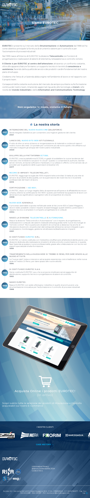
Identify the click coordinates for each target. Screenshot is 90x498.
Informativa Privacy (40, 466)
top (84, 493)
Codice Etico (37, 471)
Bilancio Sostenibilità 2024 (43, 469)
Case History (44, 444)
